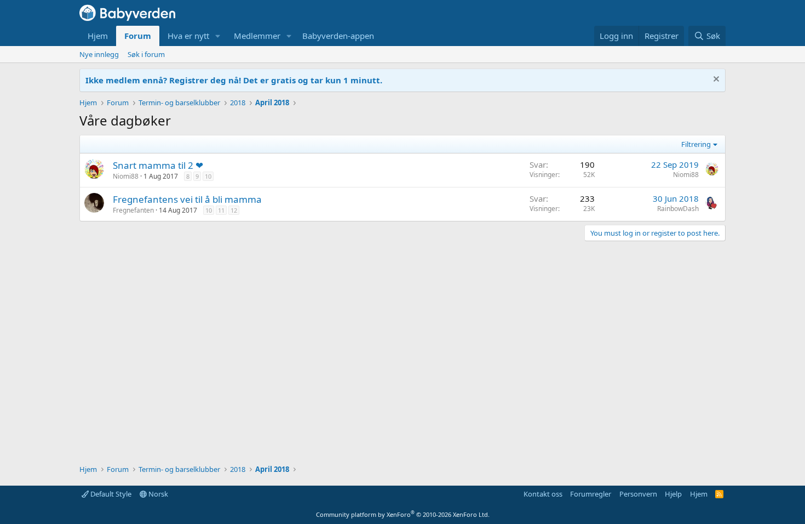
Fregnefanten (133, 210)
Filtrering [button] (696, 144)
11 (221, 210)
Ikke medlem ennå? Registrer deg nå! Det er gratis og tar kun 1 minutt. (233, 80)
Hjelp (673, 494)
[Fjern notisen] (715, 80)
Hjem (98, 35)
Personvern (638, 494)
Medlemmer (257, 35)
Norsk (157, 494)
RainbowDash (678, 208)
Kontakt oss (543, 494)
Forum (137, 35)
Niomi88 (126, 176)
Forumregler (590, 494)
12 (234, 210)
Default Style (110, 494)
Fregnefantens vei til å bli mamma (187, 199)
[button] (218, 36)
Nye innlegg (99, 54)
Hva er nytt (188, 35)
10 (208, 176)
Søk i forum (146, 54)
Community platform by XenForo (403, 514)
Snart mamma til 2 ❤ (158, 165)
